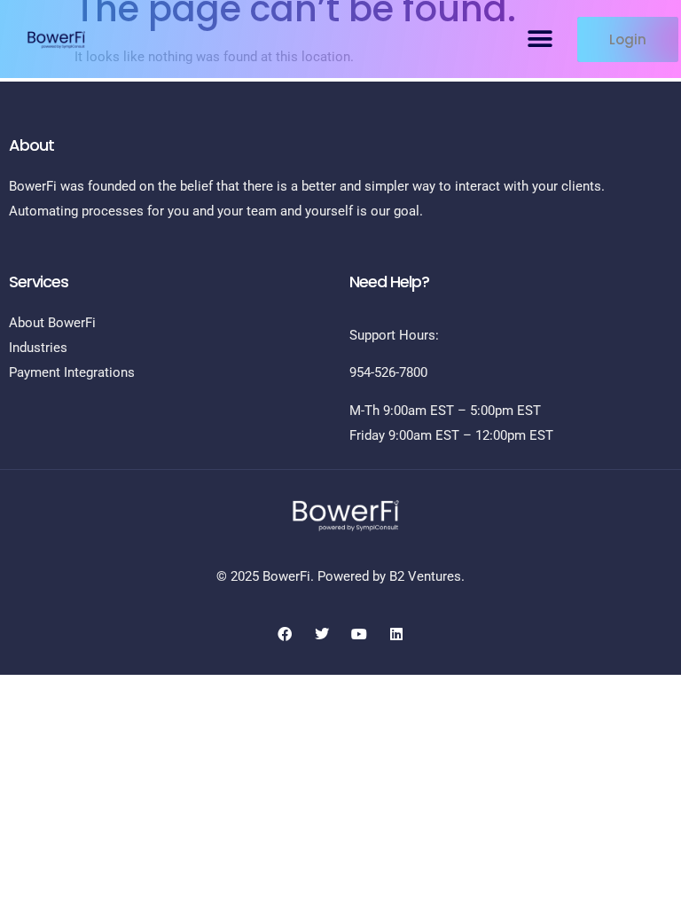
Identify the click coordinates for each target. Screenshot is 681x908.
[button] (540, 39)
